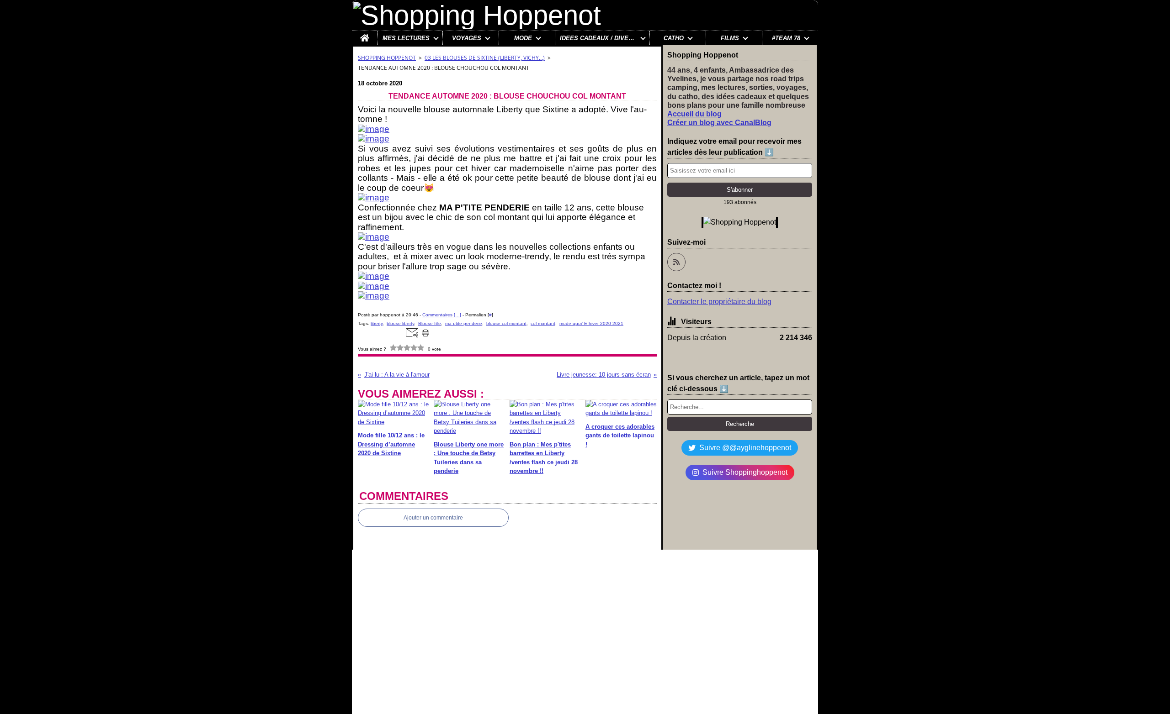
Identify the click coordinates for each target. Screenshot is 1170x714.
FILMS (730, 38)
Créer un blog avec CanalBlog (719, 122)
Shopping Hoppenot (387, 58)
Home (364, 34)
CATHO (674, 38)
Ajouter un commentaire (433, 517)
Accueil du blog (694, 114)
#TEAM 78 (786, 38)
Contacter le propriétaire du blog (719, 301)
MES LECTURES (406, 38)
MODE (523, 38)
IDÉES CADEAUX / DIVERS (598, 38)
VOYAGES (466, 38)
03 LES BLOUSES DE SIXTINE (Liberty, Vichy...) (485, 58)
